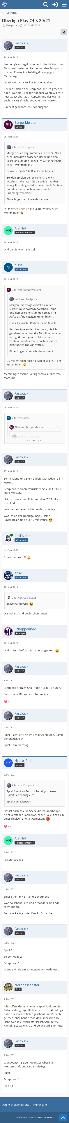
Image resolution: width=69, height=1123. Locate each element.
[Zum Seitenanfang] (63, 1117)
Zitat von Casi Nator (24, 597)
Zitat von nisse (21, 418)
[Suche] (45, 4)
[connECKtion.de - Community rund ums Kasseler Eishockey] (4, 4)
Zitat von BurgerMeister (26, 290)
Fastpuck (11, 25)
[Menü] (64, 4)
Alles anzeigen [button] (33, 440)
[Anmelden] (55, 4)
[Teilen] (64, 32)
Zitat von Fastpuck (23, 147)
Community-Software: (34, 1117)
